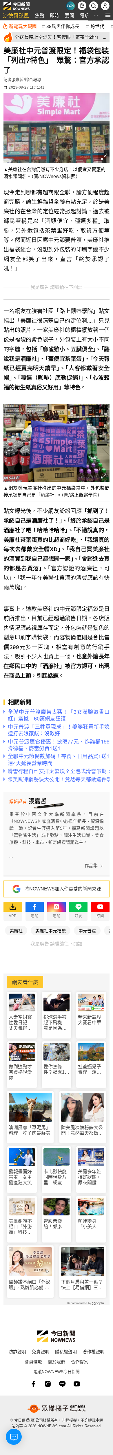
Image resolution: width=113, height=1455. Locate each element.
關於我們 (56, 1361)
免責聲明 (40, 1351)
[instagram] (48, 1384)
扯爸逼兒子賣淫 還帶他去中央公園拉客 (89, 1069)
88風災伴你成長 (62, 26)
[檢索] (93, 5)
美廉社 (16, 930)
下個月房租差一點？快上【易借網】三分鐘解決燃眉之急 (82, 1285)
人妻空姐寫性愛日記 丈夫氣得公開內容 (20, 1023)
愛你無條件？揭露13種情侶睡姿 (55, 1069)
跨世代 (97, 26)
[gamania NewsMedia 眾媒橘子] (56, 1408)
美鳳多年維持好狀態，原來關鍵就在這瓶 (89, 1177)
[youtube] (77, 1384)
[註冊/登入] (105, 5)
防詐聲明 (17, 1351)
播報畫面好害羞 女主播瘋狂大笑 (20, 1177)
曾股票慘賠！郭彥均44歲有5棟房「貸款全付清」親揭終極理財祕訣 (55, 1224)
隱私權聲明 (66, 1351)
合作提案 (79, 1361)
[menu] (108, 15)
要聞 (69, 15)
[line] (62, 1384)
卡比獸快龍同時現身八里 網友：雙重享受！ (55, 1177)
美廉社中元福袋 (50, 930)
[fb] (33, 1384)
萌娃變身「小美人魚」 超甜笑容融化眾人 (91, 1224)
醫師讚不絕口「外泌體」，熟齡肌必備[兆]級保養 (29, 1285)
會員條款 (33, 1361)
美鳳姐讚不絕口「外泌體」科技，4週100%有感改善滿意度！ (21, 1227)
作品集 (91, 865)
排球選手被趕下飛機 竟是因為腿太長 (55, 1023)
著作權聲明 (93, 1351)
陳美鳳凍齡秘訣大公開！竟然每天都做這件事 (82, 1130)
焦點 (39, 15)
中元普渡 (87, 930)
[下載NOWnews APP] (82, 5)
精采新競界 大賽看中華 (89, 1020)
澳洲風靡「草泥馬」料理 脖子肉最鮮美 (29, 1130)
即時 (54, 15)
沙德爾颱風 (16, 15)
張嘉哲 (18, 79)
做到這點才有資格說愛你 (20, 1072)
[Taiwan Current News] (70, 5)
